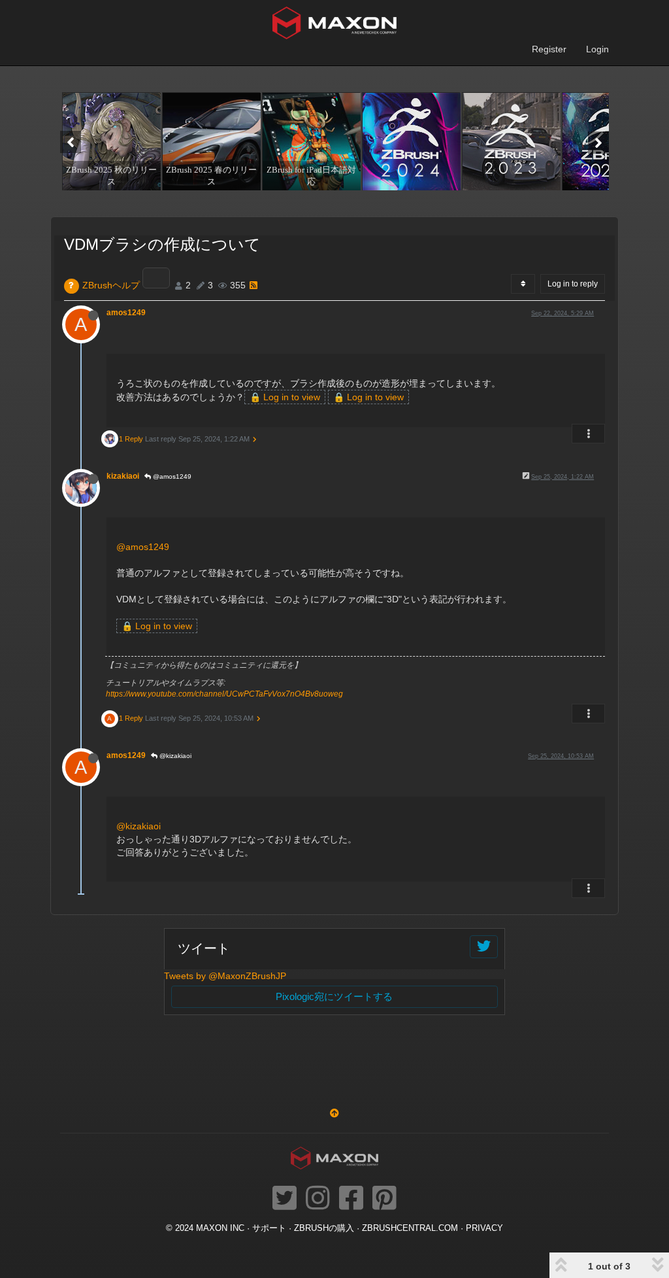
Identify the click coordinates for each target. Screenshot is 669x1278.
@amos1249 (171, 476)
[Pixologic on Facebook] (351, 1198)
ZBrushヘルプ (111, 285)
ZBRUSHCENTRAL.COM (410, 1228)
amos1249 (126, 312)
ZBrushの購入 (324, 1228)
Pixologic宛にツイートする (334, 996)
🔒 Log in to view (285, 397)
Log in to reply (572, 283)
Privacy (484, 1228)
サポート (269, 1228)
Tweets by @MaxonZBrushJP (225, 976)
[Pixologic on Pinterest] (384, 1198)
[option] (110, 141)
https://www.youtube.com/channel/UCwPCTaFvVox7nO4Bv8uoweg (224, 694)
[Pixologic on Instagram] (318, 1198)
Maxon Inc (220, 1228)
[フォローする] (484, 946)
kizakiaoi (122, 476)
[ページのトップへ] (334, 1113)
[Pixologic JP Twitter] (284, 1198)
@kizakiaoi (174, 755)
